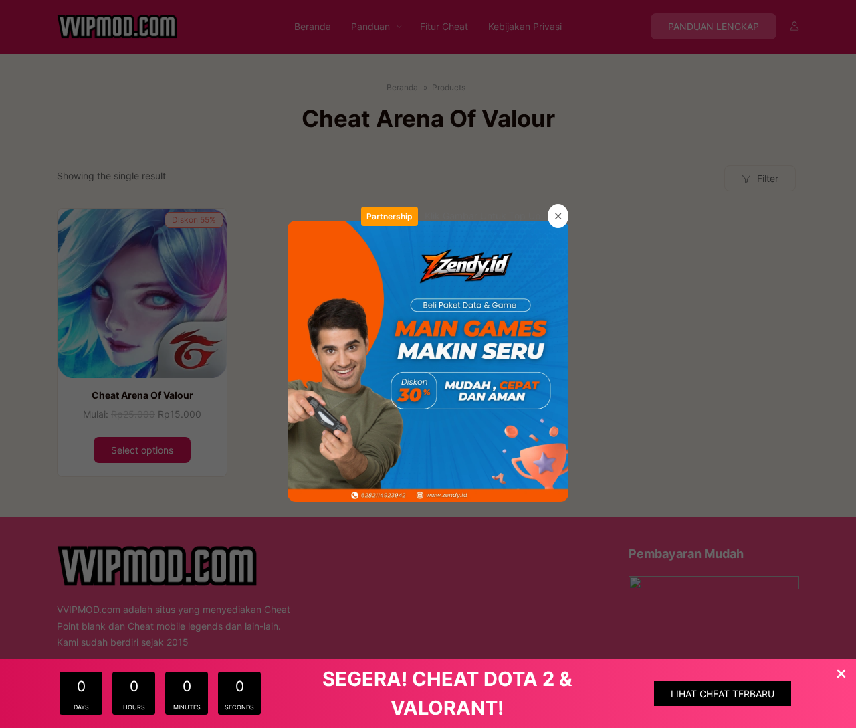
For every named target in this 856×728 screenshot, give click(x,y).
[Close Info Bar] (841, 675)
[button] (722, 693)
